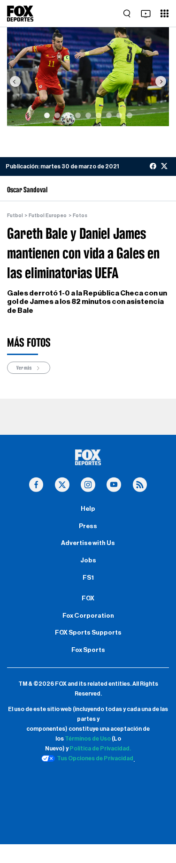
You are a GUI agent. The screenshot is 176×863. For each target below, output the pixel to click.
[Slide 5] (88, 115)
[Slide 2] (57, 115)
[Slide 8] (119, 115)
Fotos (80, 215)
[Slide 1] (47, 115)
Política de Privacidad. (100, 748)
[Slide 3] (67, 115)
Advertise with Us (88, 543)
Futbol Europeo (48, 215)
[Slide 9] (129, 115)
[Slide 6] (98, 115)
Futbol (15, 215)
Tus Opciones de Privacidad (95, 758)
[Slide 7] (109, 115)
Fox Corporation (88, 616)
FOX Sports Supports (88, 632)
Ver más (24, 368)
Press (88, 526)
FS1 (88, 578)
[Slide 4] (78, 115)
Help (88, 509)
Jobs (88, 560)
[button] (15, 81)
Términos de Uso (88, 739)
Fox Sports (88, 650)
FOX (88, 598)
